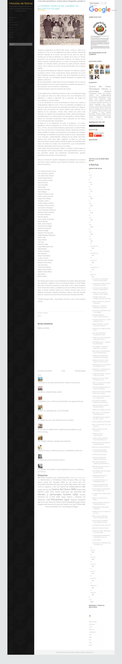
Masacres (41, 500)
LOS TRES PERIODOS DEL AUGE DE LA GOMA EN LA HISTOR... (102, 374)
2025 (90, 182)
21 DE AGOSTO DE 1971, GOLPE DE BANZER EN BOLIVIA (101, 406)
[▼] (100, 236)
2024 (90, 189)
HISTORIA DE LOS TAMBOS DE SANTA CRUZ (101, 329)
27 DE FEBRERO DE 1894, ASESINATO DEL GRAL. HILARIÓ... (101, 418)
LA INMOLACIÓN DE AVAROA (99, 454)
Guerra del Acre (43, 489)
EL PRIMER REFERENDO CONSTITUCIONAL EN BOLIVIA (100, 315)
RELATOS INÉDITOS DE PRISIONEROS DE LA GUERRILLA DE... (101, 489)
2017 (90, 239)
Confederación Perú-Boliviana (77, 477)
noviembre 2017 (95, 253)
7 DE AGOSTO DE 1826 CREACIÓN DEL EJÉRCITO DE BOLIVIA (59, 383)
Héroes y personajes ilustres (54, 494)
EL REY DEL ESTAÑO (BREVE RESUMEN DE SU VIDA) (99, 333)
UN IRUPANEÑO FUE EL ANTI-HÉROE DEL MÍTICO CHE (101, 471)
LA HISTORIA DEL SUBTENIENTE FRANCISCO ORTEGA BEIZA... (100, 279)
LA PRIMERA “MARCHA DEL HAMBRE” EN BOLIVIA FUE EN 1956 (102, 297)
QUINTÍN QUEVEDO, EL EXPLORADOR (101, 421)
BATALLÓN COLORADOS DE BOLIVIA (101, 447)
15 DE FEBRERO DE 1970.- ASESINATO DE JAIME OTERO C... (101, 343)
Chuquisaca (13, 17)
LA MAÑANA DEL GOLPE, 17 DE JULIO (102, 525)
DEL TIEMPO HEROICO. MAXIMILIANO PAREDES (54, 441)
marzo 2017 (94, 578)
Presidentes (70, 502)
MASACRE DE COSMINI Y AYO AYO (101, 528)
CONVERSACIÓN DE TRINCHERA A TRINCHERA (101, 507)
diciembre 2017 (95, 246)
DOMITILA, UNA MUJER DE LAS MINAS (100, 498)
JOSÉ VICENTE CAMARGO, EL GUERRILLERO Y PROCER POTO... (101, 462)
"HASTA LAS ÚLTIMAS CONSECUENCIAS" (98, 434)
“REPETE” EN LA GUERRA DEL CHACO (102, 409)
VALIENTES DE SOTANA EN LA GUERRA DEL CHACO (100, 476)
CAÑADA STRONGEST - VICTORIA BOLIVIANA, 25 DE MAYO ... (101, 324)
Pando (11, 37)
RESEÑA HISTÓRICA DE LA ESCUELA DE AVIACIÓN (101, 302)
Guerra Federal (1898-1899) (59, 492)
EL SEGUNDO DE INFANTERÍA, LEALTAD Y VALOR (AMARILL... (100, 450)
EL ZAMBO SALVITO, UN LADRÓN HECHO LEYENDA (56, 420)
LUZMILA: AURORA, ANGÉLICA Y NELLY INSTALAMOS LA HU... (101, 439)
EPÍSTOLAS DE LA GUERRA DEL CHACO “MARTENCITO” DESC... (101, 516)
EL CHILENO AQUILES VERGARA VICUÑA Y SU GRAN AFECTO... (100, 288)
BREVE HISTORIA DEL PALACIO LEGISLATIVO (100, 429)
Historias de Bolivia (20, 3)
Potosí (11, 32)
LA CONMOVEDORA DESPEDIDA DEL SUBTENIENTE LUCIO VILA (101, 536)
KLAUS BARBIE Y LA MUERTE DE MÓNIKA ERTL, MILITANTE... (100, 347)
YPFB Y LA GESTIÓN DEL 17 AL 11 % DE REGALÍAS (102, 425)
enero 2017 (94, 592)
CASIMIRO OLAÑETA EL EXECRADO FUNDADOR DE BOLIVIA (101, 503)
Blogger (75, 507)
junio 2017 (93, 557)
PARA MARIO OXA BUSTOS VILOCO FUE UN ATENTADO (101, 467)
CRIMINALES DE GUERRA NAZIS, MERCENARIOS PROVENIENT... (100, 356)
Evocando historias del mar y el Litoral (53, 484)
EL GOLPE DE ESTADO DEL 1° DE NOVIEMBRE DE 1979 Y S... (100, 480)
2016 (90, 599)
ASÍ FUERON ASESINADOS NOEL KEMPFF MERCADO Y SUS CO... (101, 485)
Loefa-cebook (89, 652)
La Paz (11, 20)
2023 (90, 196)
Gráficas (75, 484)
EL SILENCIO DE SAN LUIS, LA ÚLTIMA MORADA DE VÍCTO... (102, 320)
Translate (113, 10)
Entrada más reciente (45, 371)
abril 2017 (93, 571)
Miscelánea (45, 312)
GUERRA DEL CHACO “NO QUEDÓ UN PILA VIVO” (101, 512)
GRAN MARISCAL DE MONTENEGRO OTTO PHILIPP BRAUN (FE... (101, 352)
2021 (90, 210)
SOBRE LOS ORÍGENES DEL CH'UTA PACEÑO (53, 411)
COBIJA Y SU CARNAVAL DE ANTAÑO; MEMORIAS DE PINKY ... (102, 383)
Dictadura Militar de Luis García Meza (67, 482)
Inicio (63, 371)
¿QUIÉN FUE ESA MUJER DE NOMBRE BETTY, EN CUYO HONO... (102, 392)
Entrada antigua (80, 371)
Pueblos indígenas (97, 110)
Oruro (11, 27)
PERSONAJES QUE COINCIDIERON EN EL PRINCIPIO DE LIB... (101, 443)
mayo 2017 (94, 564)
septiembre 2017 (95, 267)
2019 (90, 224)
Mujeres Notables (78, 500)
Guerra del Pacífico (104, 93)
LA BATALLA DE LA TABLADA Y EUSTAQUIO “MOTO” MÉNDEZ (100, 293)
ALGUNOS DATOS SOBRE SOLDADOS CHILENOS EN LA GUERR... (101, 284)
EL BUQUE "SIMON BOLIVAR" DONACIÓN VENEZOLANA (99, 458)
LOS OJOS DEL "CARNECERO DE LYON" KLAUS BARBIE (102, 311)
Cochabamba (13, 25)
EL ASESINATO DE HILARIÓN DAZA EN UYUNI (102, 494)
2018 (90, 232)
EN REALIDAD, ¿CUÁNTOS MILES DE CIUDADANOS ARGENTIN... (101, 370)
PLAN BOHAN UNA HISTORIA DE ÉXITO (51, 460)
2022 (91, 203)
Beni (10, 34)
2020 (91, 217)
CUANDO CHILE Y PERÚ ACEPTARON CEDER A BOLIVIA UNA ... (101, 338)
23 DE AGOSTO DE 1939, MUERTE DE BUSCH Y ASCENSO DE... (101, 388)
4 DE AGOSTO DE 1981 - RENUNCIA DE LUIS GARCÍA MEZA (102, 531)
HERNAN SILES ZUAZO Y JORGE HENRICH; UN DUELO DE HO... (100, 361)
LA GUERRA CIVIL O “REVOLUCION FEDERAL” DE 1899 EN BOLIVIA (60, 401)
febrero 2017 (94, 585)
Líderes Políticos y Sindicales (71, 497)
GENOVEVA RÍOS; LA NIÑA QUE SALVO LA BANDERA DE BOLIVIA (60, 451)
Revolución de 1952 (53, 504)
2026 (91, 175)
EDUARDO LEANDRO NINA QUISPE (50, 392)
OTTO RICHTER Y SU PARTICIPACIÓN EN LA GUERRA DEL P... (101, 397)
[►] (100, 172)
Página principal (93, 621)
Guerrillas (78, 492)
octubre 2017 (94, 260)
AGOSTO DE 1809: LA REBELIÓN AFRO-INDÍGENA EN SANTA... (100, 521)
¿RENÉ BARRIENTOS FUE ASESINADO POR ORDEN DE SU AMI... (102, 365)
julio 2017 (93, 550)
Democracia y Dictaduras (50, 480)
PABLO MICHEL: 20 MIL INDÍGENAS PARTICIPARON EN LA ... (101, 413)
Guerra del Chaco (61, 489)
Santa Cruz (13, 22)
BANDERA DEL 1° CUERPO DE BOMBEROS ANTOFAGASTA (100, 306)
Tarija (11, 29)
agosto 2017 (94, 274)
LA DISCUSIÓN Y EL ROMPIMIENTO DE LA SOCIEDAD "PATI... (102, 543)
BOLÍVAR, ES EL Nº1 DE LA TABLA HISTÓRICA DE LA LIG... (101, 379)
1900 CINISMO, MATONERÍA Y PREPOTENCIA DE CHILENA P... (101, 401)
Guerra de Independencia (70, 487)
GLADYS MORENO (97, 540)
